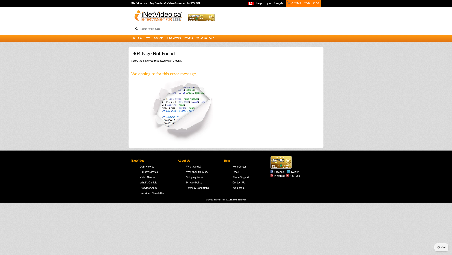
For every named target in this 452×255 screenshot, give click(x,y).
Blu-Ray (137, 38)
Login (267, 3)
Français (278, 3)
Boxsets (158, 38)
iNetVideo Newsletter (152, 193)
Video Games (147, 177)
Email (236, 172)
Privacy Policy (194, 182)
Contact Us (239, 182)
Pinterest (279, 176)
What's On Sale (205, 38)
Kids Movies (174, 38)
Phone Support (241, 177)
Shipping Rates (194, 177)
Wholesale (239, 188)
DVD (148, 38)
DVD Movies (147, 166)
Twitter (295, 172)
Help (259, 3)
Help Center (239, 166)
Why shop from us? (197, 172)
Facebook (279, 172)
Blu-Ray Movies (149, 172)
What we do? (193, 166)
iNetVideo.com (148, 188)
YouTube (295, 176)
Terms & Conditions (197, 188)
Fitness (189, 38)
